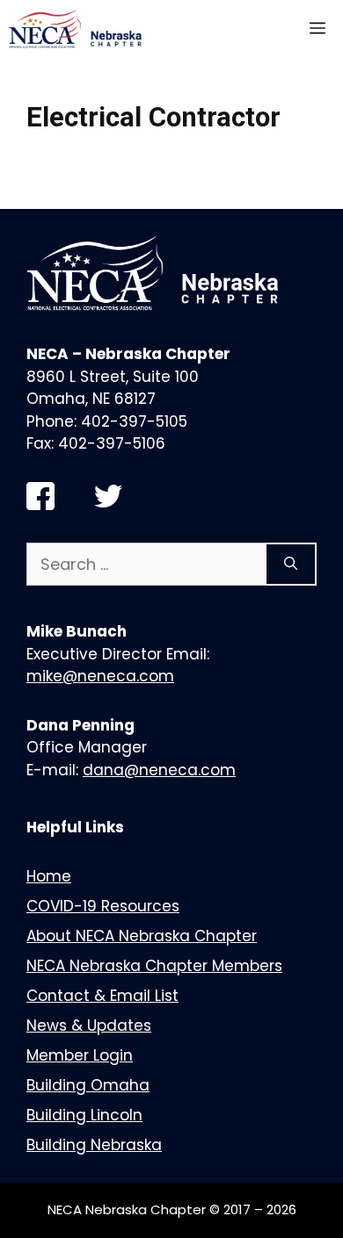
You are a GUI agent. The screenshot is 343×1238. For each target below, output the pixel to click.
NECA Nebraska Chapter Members (154, 965)
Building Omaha (88, 1085)
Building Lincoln (84, 1115)
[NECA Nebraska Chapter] (78, 28)
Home (48, 876)
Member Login (79, 1055)
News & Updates (88, 1025)
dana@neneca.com (159, 770)
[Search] (291, 564)
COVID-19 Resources (102, 906)
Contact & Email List (102, 995)
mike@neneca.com (100, 676)
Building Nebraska (94, 1144)
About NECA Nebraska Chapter (141, 935)
